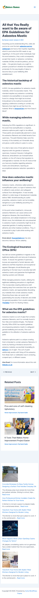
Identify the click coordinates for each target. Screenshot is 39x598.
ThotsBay (5, 303)
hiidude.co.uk (7, 365)
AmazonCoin (19, 109)
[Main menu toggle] (35, 7)
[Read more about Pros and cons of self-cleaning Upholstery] (19, 395)
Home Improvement (11, 412)
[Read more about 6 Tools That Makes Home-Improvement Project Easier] (19, 426)
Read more (6, 495)
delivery (5, 350)
